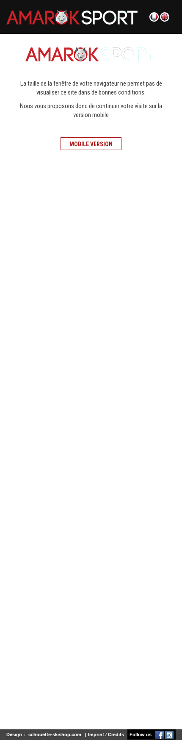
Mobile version (91, 144)
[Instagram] (169, 734)
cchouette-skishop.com (54, 734)
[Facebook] (159, 734)
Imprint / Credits (106, 734)
